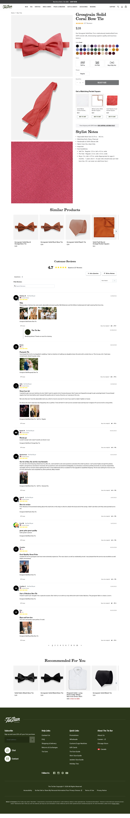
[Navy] (81, 49)
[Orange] (84, 53)
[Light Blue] (77, 49)
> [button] (81, 645)
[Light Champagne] (102, 53)
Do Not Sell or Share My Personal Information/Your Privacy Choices (57, 790)
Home (13, 13)
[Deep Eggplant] (92, 46)
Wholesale (73, 739)
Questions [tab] (17, 277)
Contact (15, 759)
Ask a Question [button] (94, 273)
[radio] (83, 63)
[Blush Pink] (99, 46)
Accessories (84, 7)
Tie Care (45, 752)
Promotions (74, 735)
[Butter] (110, 49)
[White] (88, 46)
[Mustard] (77, 53)
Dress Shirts (47, 7)
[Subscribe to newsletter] (32, 740)
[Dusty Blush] (102, 46)
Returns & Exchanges (50, 747)
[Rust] (88, 53)
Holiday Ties (74, 764)
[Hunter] (95, 49)
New (26, 7)
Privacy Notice (102, 790)
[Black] (77, 46)
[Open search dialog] (118, 7)
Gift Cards (73, 747)
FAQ (43, 739)
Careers (100, 739)
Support (112, 7)
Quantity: (78, 79)
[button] (112, 326)
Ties (31, 7)
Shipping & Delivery (49, 743)
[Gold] (113, 49)
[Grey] (81, 46)
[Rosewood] (110, 46)
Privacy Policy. (115, 803)
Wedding (93, 7)
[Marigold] (117, 49)
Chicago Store (103, 743)
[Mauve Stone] (106, 46)
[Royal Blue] (84, 49)
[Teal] (106, 49)
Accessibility (28, 790)
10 (77, 645)
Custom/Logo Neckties (78, 743)
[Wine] (113, 53)
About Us (101, 735)
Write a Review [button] (110, 273)
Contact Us (46, 735)
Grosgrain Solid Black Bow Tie (28, 419)
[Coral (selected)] (81, 53)
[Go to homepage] (7, 7)
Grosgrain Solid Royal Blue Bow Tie (29, 636)
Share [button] (23, 326)
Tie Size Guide (75, 752)
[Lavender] (95, 46)
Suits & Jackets (72, 7)
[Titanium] (84, 46)
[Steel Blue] (88, 49)
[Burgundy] (110, 53)
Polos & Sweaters (59, 7)
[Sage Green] (102, 49)
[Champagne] (95, 53)
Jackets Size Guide (76, 760)
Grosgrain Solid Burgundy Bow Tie (29, 372)
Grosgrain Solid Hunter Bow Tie (28, 321)
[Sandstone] (106, 53)
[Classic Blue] (117, 46)
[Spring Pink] (113, 46)
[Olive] (99, 49)
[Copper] (99, 53)
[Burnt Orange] (92, 53)
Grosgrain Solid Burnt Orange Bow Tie (30, 443)
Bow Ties (37, 7)
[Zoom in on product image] (42, 46)
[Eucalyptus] (92, 49)
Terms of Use (89, 790)
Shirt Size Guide (76, 756)
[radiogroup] (97, 63)
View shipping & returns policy (106, 125)
